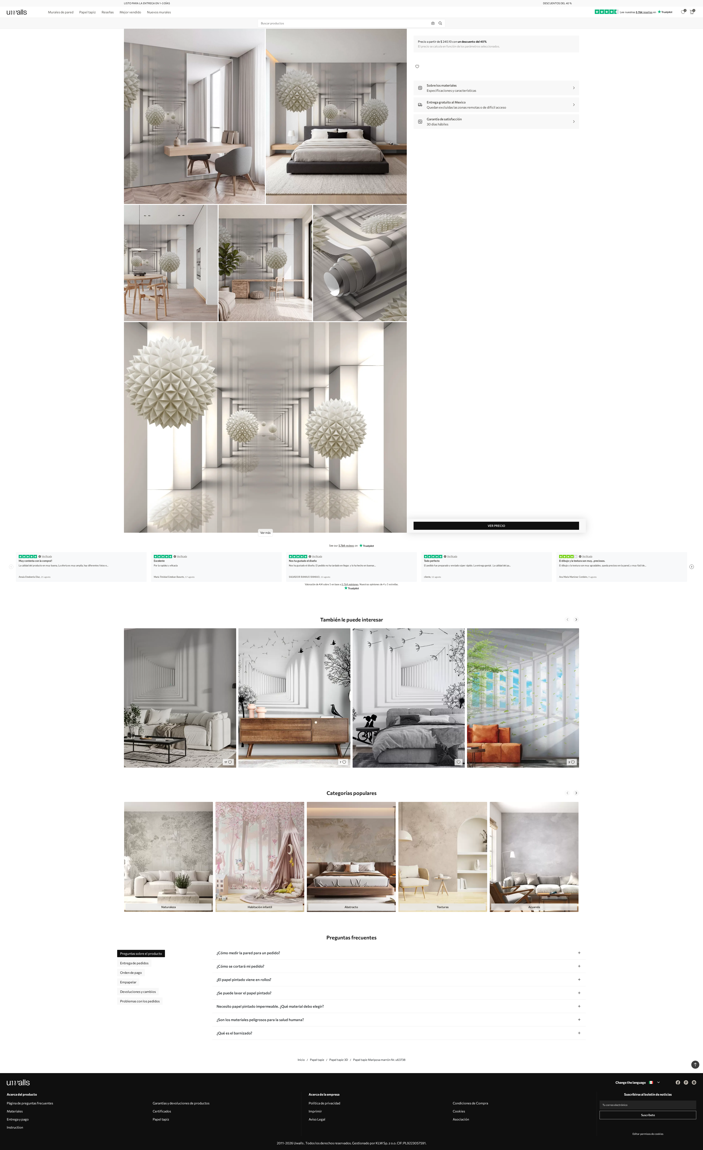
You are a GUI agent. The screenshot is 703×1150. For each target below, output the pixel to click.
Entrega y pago (18, 1119)
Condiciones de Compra (470, 1103)
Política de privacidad (324, 1103)
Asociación (461, 1119)
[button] (567, 619)
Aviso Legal (317, 1119)
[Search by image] (433, 23)
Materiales (15, 1111)
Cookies (459, 1111)
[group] (168, 857)
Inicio (301, 1059)
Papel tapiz (317, 1059)
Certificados (162, 1111)
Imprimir (315, 1111)
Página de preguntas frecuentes (30, 1103)
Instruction (15, 1127)
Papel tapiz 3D (338, 1059)
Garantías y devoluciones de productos (181, 1103)
